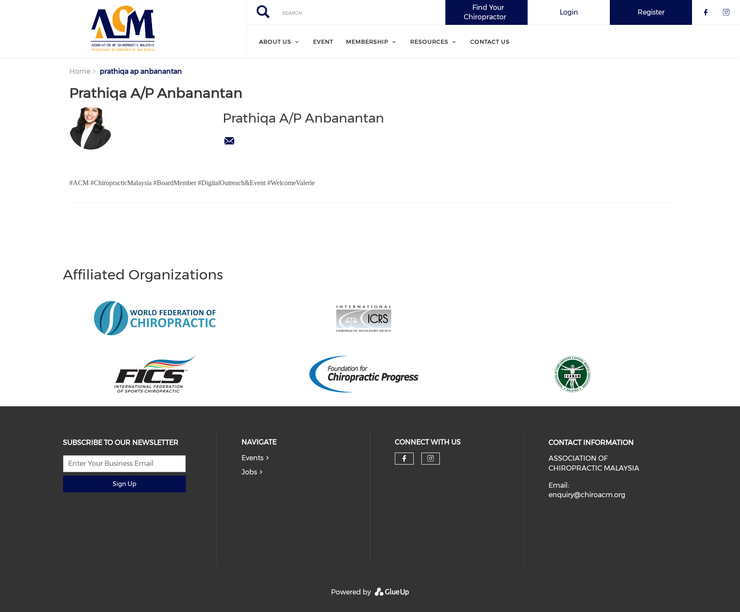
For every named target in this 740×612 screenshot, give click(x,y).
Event (323, 41)
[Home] (123, 29)
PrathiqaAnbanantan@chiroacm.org (229, 141)
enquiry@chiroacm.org (587, 495)
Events (252, 458)
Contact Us (490, 41)
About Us (275, 41)
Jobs (249, 472)
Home (79, 71)
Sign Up (124, 484)
